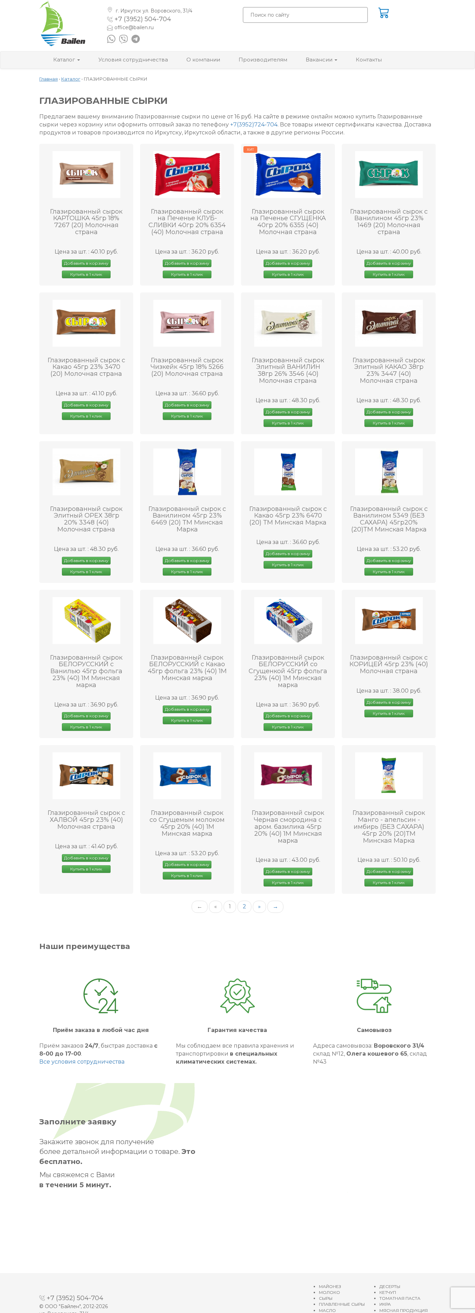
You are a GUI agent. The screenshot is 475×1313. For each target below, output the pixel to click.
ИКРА (385, 1304)
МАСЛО (327, 1310)
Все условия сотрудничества (81, 1061)
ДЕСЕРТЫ (389, 1286)
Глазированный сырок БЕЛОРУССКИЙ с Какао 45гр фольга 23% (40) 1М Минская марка (187, 668)
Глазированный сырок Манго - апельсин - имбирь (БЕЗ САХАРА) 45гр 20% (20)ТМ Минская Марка (389, 827)
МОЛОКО (329, 1292)
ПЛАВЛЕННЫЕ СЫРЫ (342, 1304)
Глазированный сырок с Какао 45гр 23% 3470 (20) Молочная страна (86, 367)
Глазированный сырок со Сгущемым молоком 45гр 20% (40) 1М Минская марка (187, 823)
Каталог (65, 59)
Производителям (263, 59)
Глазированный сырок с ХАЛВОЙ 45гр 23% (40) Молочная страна (86, 820)
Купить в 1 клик (86, 274)
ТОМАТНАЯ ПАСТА (399, 1298)
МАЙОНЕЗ (330, 1286)
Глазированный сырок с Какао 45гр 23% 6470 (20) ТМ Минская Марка (288, 516)
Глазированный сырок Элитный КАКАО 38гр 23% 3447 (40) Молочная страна (389, 371)
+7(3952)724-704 (253, 124)
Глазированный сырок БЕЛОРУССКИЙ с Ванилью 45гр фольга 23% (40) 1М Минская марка (86, 671)
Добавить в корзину (86, 263)
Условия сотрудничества (133, 59)
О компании (203, 59)
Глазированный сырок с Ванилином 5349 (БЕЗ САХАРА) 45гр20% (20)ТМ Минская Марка (389, 519)
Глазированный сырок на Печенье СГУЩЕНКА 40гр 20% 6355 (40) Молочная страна (288, 222)
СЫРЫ (325, 1298)
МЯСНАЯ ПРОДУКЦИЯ (403, 1310)
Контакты (369, 59)
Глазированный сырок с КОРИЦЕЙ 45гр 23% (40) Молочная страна (388, 664)
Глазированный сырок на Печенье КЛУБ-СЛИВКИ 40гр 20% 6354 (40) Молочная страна (187, 222)
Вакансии (320, 59)
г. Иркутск (153, 11)
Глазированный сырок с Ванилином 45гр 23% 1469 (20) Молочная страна (389, 222)
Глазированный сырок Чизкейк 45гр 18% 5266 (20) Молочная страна (187, 367)
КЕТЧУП (387, 1292)
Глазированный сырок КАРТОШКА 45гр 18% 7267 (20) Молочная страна (86, 222)
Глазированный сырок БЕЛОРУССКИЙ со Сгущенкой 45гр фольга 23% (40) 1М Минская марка (288, 671)
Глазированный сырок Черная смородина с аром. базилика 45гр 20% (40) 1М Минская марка (288, 827)
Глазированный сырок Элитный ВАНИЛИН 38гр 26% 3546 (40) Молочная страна (288, 371)
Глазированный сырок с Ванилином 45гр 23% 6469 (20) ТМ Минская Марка (187, 519)
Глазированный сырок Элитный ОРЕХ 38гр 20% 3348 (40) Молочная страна (86, 519)
